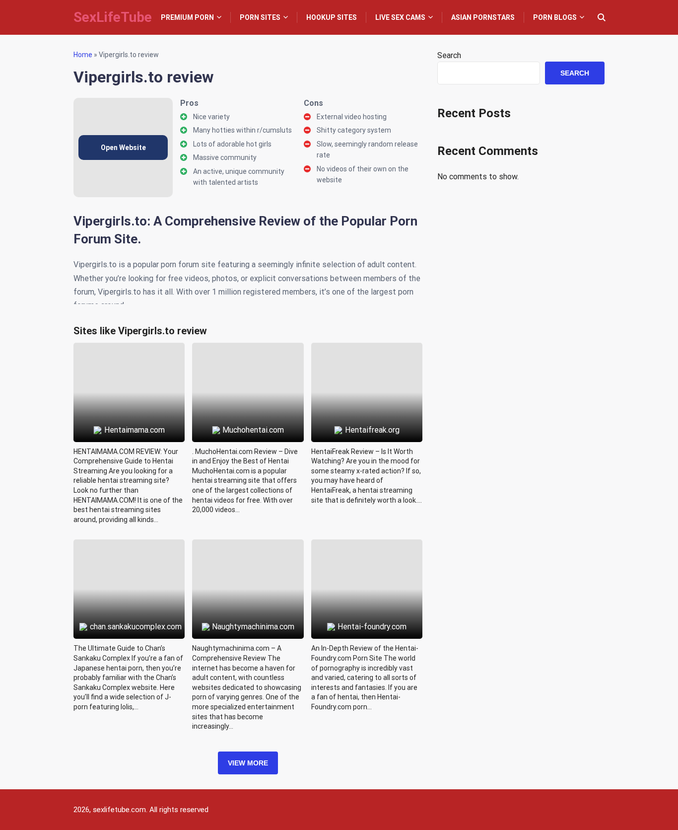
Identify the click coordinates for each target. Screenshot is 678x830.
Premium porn (187, 17)
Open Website (123, 147)
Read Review (129, 370)
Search (449, 55)
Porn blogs (555, 17)
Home (82, 55)
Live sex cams (400, 17)
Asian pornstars (483, 17)
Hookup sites (331, 17)
